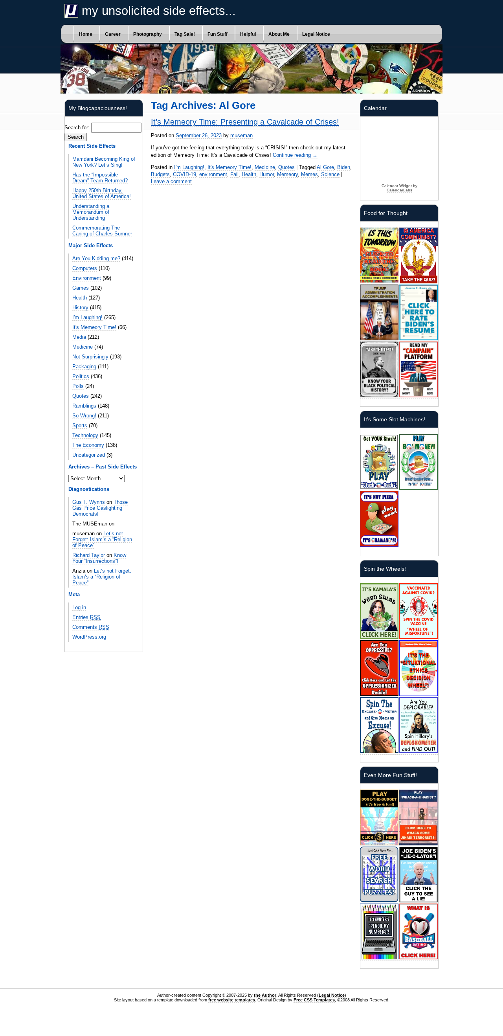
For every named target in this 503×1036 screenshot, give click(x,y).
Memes (309, 174)
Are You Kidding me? (96, 258)
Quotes (80, 396)
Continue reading (295, 155)
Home (85, 34)
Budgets (160, 174)
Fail (234, 174)
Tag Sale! (184, 34)
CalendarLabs (399, 190)
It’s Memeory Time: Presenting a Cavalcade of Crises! (245, 122)
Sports (79, 425)
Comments (90, 627)
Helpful (248, 34)
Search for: (77, 127)
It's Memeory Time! (94, 327)
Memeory (287, 174)
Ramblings (84, 406)
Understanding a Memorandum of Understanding (90, 212)
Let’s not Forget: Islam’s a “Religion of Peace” (102, 539)
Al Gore (325, 167)
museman (241, 135)
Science (330, 174)
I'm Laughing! (87, 317)
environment (213, 174)
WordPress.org (89, 637)
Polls (78, 386)
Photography (147, 34)
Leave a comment (171, 181)
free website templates (231, 999)
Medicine (82, 347)
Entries (86, 617)
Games (80, 288)
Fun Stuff (217, 34)
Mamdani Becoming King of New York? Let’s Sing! (103, 162)
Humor (266, 174)
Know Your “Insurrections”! (99, 558)
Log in (79, 607)
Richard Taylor (88, 555)
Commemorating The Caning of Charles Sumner (102, 231)
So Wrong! (84, 416)
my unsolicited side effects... (157, 11)
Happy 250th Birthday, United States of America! (101, 193)
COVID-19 (184, 174)
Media (79, 337)
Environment (86, 278)
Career (113, 34)
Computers (84, 268)
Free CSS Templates (314, 999)
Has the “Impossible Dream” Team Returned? (100, 178)
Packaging (84, 366)
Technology (85, 435)
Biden (343, 167)
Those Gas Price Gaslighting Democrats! (100, 508)
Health (79, 298)
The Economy (88, 445)
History (80, 307)
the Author (265, 995)
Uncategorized (88, 455)
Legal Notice (316, 34)
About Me (279, 34)
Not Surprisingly (90, 357)
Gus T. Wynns (88, 502)
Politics (80, 376)
